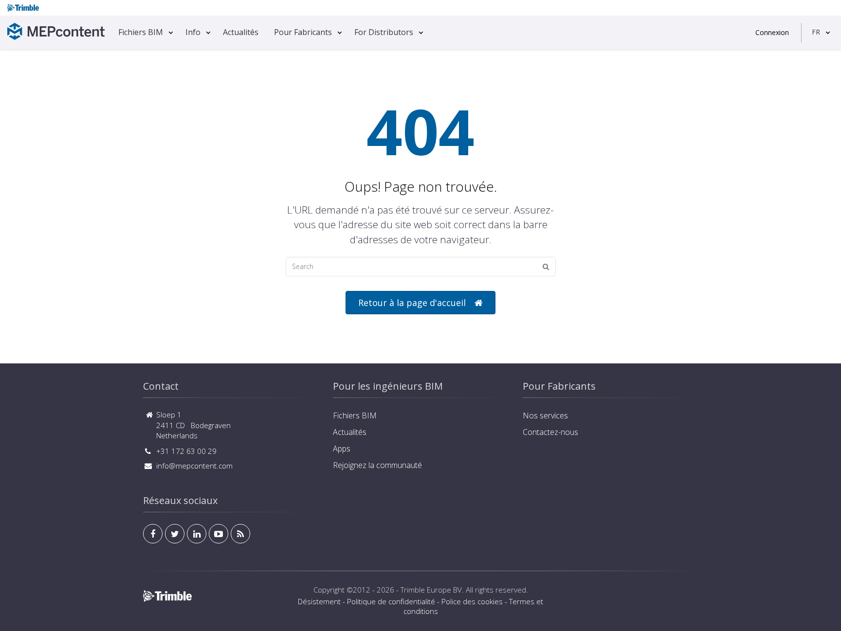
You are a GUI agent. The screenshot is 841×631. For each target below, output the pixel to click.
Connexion (772, 32)
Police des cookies (472, 601)
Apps (341, 448)
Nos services (545, 415)
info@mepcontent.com (194, 465)
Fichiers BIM (140, 32)
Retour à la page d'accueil (412, 302)
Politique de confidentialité (391, 601)
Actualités (240, 32)
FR (816, 31)
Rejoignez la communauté (377, 465)
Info (193, 32)
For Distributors (383, 32)
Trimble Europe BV (431, 590)
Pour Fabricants (303, 32)
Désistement (319, 601)
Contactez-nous (550, 432)
